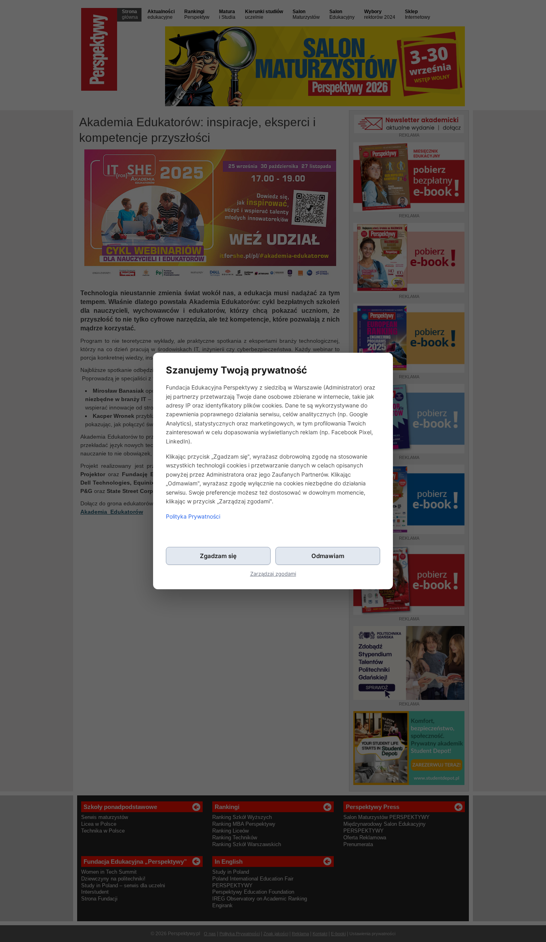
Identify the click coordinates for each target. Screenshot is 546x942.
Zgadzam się (218, 556)
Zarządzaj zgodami (273, 573)
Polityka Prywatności (193, 516)
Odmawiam (327, 556)
